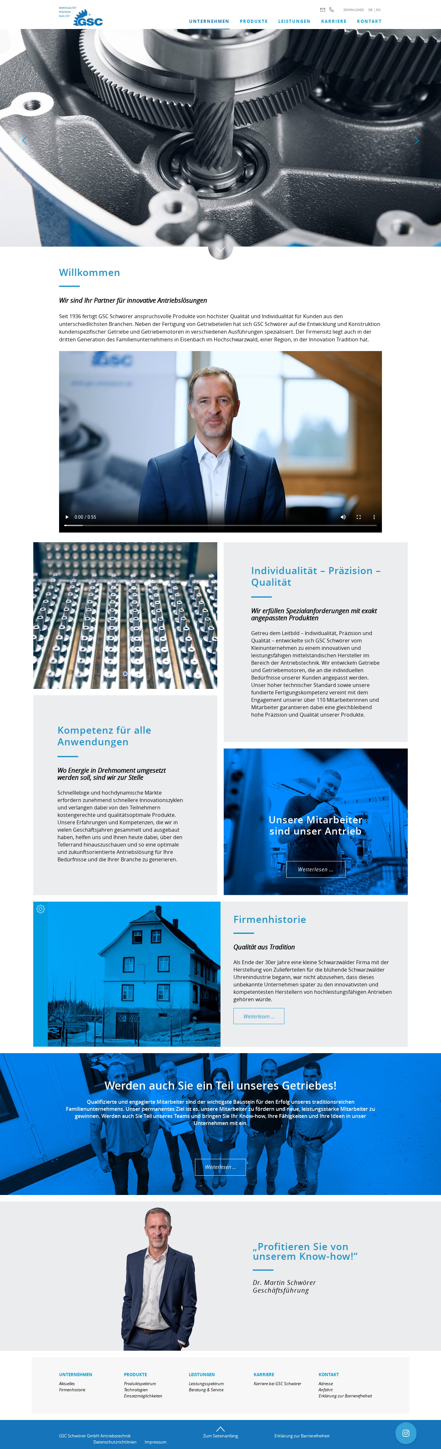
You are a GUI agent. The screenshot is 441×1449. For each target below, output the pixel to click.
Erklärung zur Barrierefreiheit (345, 1396)
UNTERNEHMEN (209, 21)
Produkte (254, 21)
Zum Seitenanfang (220, 1436)
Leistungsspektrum (206, 1383)
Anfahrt (326, 1390)
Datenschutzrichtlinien (115, 1442)
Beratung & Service (206, 1390)
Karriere (334, 21)
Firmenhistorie (72, 1390)
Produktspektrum (140, 1383)
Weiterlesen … (315, 869)
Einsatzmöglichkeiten (143, 1396)
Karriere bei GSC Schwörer (277, 1383)
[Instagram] (405, 1433)
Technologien (136, 1390)
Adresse (326, 1383)
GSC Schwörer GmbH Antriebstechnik (95, 1436)
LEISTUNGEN (294, 21)
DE (370, 10)
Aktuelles (67, 1383)
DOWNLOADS (354, 10)
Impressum (156, 1442)
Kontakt (369, 21)
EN (378, 10)
